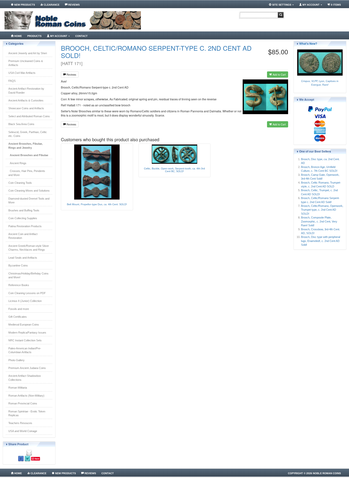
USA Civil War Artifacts (21, 72)
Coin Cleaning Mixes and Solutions (29, 190)
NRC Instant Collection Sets (25, 340)
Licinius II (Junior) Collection (25, 300)
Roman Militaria (17, 387)
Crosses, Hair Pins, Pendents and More (26, 172)
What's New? (308, 43)
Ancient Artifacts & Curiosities (25, 100)
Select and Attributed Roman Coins (29, 116)
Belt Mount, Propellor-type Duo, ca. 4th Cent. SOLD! (97, 204)
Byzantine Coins (18, 265)
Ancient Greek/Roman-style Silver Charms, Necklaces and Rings (28, 247)
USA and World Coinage (22, 431)
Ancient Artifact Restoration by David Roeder (26, 90)
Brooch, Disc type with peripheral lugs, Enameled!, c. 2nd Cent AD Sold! (320, 240)
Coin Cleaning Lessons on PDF (27, 293)
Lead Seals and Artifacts (22, 257)
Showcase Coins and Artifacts (26, 108)
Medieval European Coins (23, 324)
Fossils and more (18, 308)
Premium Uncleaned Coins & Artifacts (25, 62)
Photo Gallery (16, 360)
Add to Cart (279, 74)
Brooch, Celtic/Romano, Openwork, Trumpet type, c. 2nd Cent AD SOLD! (322, 209)
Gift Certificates (17, 316)
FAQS (12, 80)
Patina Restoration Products (25, 226)
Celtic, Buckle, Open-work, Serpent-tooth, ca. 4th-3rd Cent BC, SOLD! (174, 170)
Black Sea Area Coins (21, 124)
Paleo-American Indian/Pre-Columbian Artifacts (24, 350)
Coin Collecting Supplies (22, 218)
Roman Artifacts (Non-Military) (26, 395)
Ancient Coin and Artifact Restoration (22, 235)
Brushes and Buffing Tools (23, 210)
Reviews (71, 74)
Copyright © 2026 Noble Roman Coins (314, 473)
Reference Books (18, 285)
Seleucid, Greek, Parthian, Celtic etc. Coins (27, 133)
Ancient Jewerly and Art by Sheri (27, 53)
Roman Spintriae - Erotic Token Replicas (26, 413)
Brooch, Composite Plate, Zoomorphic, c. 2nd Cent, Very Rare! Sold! (319, 221)
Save (37, 458)
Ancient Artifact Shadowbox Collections (24, 377)
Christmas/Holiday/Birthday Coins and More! (28, 275)
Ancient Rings (17, 163)
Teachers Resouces (20, 423)
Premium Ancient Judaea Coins (27, 367)
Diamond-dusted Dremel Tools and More (28, 200)
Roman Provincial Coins (22, 403)
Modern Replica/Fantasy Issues (27, 332)
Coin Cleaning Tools (20, 182)
